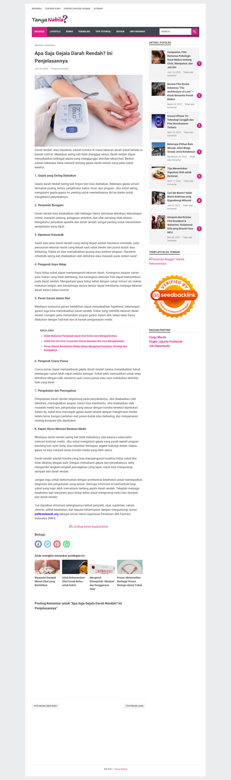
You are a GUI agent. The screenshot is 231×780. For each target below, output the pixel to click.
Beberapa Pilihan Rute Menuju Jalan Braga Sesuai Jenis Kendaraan (181, 148)
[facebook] (38, 544)
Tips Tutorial (103, 31)
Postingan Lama (134, 706)
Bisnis (69, 31)
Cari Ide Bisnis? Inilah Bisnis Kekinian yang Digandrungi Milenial (179, 196)
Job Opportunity (159, 346)
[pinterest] (57, 544)
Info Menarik (137, 31)
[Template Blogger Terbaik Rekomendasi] (174, 263)
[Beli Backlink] (88, 526)
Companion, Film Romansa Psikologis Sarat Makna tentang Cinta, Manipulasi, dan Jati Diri (180, 60)
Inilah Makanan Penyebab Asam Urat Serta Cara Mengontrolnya (80, 335)
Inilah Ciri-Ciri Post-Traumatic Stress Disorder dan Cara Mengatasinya (84, 341)
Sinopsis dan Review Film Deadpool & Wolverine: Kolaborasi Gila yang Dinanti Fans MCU (180, 225)
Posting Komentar (60, 68)
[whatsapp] (66, 544)
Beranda (37, 8)
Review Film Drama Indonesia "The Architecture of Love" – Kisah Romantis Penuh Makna (180, 92)
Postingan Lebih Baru (45, 706)
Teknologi (84, 31)
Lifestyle (55, 31)
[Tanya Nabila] (50, 19)
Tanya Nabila (120, 769)
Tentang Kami (52, 8)
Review (120, 31)
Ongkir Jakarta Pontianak (165, 341)
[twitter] (47, 544)
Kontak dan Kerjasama (77, 8)
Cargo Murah (157, 337)
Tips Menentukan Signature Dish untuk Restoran (179, 172)
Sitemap (98, 8)
